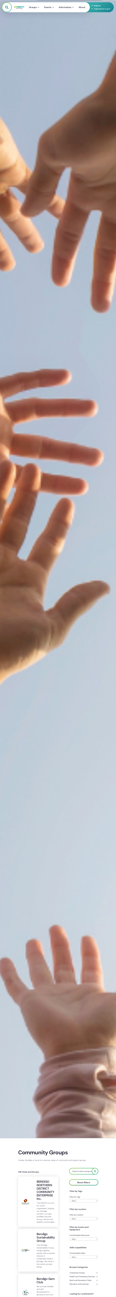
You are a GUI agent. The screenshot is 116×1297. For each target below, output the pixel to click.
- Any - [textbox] (74, 1201)
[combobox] (84, 1200)
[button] (34, 7)
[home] (19, 7)
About (82, 7)
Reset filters (83, 1182)
